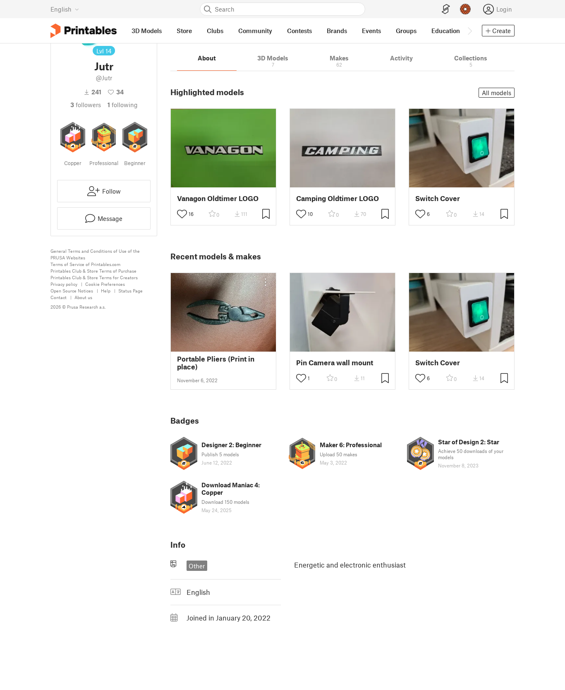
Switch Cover (437, 198)
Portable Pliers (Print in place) (215, 363)
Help (105, 290)
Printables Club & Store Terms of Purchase (93, 270)
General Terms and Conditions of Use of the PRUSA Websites (95, 254)
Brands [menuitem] (337, 30)
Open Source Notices (71, 290)
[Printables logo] (83, 31)
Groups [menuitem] (406, 30)
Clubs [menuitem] (215, 30)
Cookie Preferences (105, 284)
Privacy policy (63, 284)
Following (123, 104)
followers (85, 104)
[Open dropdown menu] (265, 282)
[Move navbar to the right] (469, 30)
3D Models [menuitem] (147, 30)
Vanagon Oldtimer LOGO (218, 198)
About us (83, 297)
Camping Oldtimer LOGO (337, 198)
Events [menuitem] (371, 30)
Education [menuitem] (445, 30)
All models (496, 92)
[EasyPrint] (446, 9)
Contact (58, 297)
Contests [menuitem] (299, 30)
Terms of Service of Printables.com (85, 264)
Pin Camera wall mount (334, 363)
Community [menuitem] (255, 30)
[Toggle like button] (182, 214)
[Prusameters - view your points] (465, 9)
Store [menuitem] (184, 30)
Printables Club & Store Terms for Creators (94, 277)
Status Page (130, 290)
